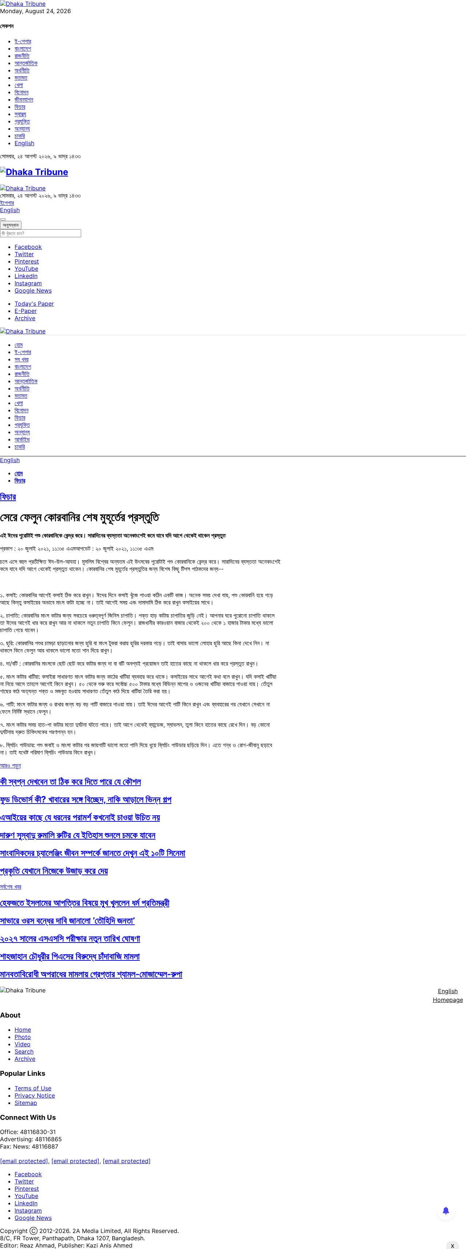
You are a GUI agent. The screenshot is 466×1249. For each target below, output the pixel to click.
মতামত (21, 77)
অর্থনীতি (22, 70)
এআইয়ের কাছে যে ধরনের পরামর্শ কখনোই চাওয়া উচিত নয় (80, 817)
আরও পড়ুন (10, 765)
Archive (25, 318)
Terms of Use (33, 1088)
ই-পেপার (23, 41)
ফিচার (20, 106)
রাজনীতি (22, 55)
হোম (19, 344)
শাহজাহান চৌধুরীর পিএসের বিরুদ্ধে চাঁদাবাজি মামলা (70, 956)
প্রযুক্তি (22, 121)
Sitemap (26, 1102)
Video (23, 1044)
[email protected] (24, 1161)
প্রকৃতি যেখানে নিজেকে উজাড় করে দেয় (54, 870)
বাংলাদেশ (23, 48)
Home (23, 1029)
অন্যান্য (22, 128)
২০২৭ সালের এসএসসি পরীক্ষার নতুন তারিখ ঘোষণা (70, 938)
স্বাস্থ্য (20, 114)
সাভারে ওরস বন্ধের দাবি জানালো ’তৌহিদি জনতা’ (67, 920)
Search (24, 1051)
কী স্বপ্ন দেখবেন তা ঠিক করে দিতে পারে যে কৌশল (70, 781)
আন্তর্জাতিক (26, 63)
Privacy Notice (35, 1095)
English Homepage (448, 995)
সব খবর (21, 359)
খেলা (19, 84)
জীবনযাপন (24, 99)
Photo (23, 1036)
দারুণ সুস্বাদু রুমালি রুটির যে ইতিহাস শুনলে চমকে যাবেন (77, 835)
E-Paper (26, 310)
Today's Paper (34, 303)
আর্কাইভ (22, 439)
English (24, 143)
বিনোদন (21, 92)
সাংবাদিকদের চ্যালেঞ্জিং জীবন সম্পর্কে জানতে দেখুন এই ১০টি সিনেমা (92, 853)
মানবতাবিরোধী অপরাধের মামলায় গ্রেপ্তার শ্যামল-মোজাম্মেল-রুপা (91, 974)
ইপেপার (7, 202)
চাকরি (20, 135)
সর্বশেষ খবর (10, 886)
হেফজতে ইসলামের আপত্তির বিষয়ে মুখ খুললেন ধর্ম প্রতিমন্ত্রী (84, 902)
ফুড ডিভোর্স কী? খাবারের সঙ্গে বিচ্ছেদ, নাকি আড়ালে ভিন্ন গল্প (85, 799)
